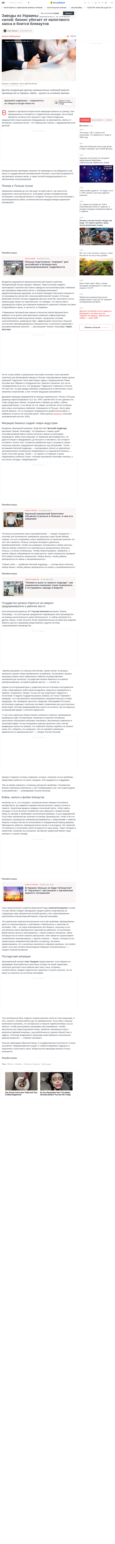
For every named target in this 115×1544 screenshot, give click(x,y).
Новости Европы (31, 510)
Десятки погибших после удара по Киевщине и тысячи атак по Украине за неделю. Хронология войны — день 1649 (96, 314)
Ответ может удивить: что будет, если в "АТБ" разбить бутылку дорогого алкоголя (96, 193)
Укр (111, 3)
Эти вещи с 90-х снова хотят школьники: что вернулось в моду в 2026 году (95, 135)
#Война (10, 1064)
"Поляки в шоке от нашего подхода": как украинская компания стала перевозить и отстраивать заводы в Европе (49, 585)
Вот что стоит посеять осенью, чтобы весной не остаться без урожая (96, 254)
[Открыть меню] (3, 3)
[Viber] (89, 3)
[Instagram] (102, 2)
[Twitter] (99, 2)
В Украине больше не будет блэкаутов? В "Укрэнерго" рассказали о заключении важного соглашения (49, 890)
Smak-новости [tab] (97, 120)
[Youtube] (96, 3)
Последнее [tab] (85, 120)
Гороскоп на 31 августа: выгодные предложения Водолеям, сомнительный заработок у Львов (94, 160)
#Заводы (18, 1064)
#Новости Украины (31, 1064)
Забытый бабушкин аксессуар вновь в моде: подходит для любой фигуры (96, 147)
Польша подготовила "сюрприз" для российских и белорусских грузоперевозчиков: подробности (46, 264)
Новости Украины (31, 884)
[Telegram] (92, 2)
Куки (56, 13)
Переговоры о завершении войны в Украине (23, 8)
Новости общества (32, 579)
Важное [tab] (109, 120)
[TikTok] (106, 3)
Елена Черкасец (13, 31)
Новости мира (30, 258)
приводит (57, 414)
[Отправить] (28, 3)
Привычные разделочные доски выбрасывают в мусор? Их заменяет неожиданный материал (96, 299)
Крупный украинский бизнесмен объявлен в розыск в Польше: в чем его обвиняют (49, 516)
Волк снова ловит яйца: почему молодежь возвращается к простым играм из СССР (95, 285)
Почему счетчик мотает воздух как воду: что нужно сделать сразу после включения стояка (96, 222)
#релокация (46, 1064)
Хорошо (68, 13)
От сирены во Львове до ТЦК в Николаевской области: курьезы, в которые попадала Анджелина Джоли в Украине (96, 207)
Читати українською (11, 36)
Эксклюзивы (76, 8)
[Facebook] (85, 2)
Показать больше (92, 327)
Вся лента (84, 126)
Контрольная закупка (56, 8)
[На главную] (57, 3)
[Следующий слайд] (113, 8)
